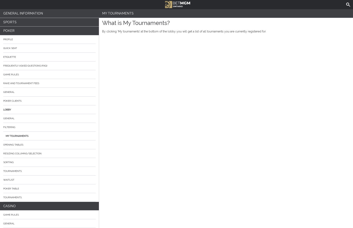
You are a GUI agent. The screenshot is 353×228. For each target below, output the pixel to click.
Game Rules (11, 214)
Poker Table (11, 188)
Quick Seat (10, 48)
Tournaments (12, 171)
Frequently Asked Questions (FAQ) (25, 65)
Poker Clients (12, 100)
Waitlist (8, 179)
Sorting (8, 162)
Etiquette (9, 57)
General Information (23, 13)
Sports (10, 22)
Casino (9, 206)
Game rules (11, 74)
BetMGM (176, 4)
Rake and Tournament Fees (21, 83)
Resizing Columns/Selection (22, 153)
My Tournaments (17, 136)
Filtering (9, 127)
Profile (8, 39)
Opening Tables (13, 144)
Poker (9, 31)
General (9, 92)
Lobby (7, 109)
